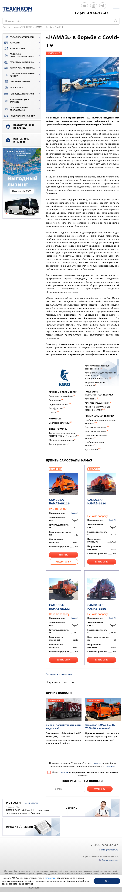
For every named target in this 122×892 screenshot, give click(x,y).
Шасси (54, 412)
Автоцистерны (17, 48)
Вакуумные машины (97, 427)
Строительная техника (22, 62)
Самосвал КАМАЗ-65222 (59, 607)
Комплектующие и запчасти (19, 100)
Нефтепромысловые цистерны (95, 384)
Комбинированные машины (95, 444)
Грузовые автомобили (22, 37)
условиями (51, 878)
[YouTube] (93, 6)
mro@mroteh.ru (109, 849)
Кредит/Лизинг (63, 561)
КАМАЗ (74, 513)
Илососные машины (96, 431)
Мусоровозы (93, 449)
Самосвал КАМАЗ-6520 (96, 501)
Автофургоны (57, 408)
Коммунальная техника (22, 68)
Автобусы (15, 43)
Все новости (31, 803)
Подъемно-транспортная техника (22, 55)
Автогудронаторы (59, 444)
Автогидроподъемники (98, 403)
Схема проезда (110, 860)
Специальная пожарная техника (22, 74)
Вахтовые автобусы (60, 422)
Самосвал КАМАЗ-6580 (96, 607)
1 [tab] (6, 213)
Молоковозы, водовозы (62, 440)
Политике (110, 766)
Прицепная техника (20, 81)
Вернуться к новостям (59, 674)
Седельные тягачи (60, 404)
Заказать (63, 554)
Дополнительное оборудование (19, 109)
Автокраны (91, 398)
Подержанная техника (22, 116)
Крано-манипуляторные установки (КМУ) (97, 408)
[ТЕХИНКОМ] (21, 9)
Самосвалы (56, 400)
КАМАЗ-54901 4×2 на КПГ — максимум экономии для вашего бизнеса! (27, 812)
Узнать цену (101, 561)
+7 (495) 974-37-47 (91, 13)
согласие (96, 763)
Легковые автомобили (22, 94)
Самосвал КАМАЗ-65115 (59, 501)
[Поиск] (115, 21)
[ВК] (84, 6)
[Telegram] (102, 6)
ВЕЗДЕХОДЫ (16, 87)
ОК (106, 880)
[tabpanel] (22, 183)
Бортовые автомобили (62, 396)
